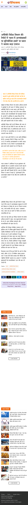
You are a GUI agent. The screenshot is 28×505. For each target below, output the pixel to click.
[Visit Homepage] (14, 2)
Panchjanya (12, 52)
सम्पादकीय (23, 6)
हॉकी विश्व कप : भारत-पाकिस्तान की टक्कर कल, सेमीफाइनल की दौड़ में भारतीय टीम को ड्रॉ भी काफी (17, 317)
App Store (18, 286)
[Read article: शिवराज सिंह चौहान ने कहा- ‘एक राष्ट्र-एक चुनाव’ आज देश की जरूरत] (5, 435)
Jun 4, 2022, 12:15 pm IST (9, 54)
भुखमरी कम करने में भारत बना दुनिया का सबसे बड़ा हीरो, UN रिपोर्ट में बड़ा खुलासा (17, 343)
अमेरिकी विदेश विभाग (14, 266)
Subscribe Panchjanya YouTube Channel (14, 282)
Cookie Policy (16, 494)
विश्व (11, 6)
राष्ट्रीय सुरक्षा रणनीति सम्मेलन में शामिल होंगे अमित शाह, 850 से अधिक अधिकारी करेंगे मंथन (18, 427)
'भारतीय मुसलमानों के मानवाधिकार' (8, 271)
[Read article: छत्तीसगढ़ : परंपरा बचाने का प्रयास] (4, 337)
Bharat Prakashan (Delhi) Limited (10, 500)
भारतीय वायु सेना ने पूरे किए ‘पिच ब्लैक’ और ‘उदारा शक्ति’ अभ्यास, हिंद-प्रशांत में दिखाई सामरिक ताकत (18, 414)
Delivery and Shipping (6, 498)
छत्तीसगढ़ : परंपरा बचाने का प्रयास (16, 336)
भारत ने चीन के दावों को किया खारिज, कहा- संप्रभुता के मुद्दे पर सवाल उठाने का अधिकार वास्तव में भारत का (18, 330)
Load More (14, 358)
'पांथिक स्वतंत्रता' (20, 271)
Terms (8, 494)
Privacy (3, 494)
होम (2, 6)
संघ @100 (16, 6)
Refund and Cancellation (7, 496)
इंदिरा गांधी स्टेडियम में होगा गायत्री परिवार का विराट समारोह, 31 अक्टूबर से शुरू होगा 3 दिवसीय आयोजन (18, 461)
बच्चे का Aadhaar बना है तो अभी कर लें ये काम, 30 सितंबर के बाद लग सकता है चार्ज (18, 477)
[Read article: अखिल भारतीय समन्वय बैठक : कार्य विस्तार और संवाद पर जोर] (5, 421)
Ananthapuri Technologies (15, 502)
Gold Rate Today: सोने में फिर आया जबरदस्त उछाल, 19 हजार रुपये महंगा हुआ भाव (18, 455)
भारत (6, 6)
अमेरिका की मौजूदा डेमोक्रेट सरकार (8, 269)
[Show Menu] (2, 2)
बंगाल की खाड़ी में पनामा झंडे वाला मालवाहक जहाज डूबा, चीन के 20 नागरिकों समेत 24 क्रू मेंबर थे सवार (17, 441)
